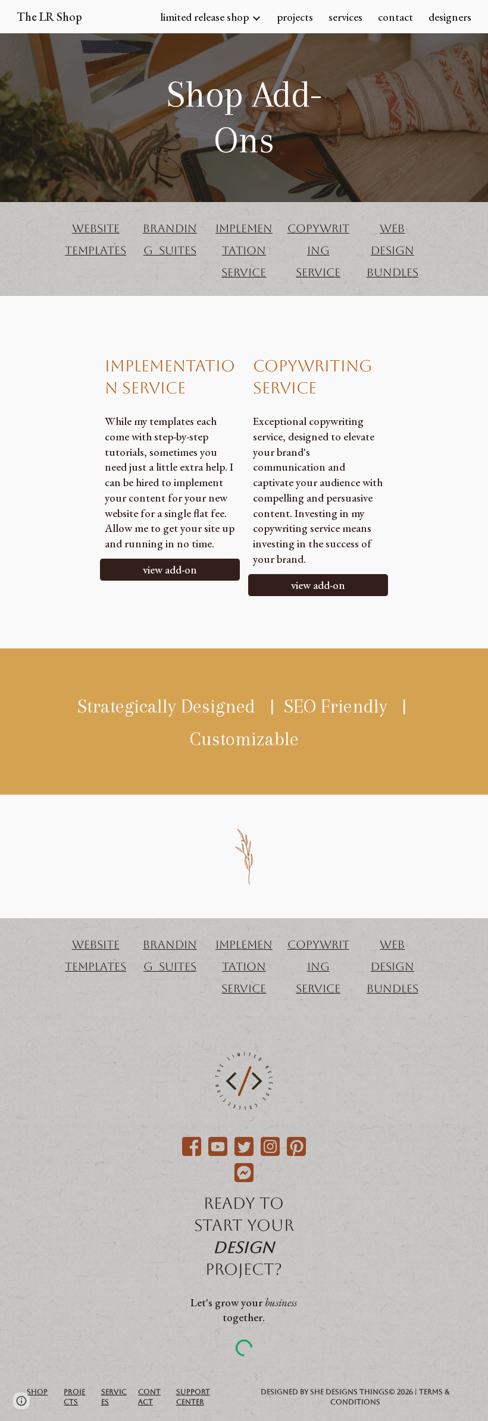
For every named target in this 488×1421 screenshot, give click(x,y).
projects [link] (295, 17)
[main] (244, 117)
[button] (21, 1400)
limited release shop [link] (204, 17)
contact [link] (395, 17)
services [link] (345, 17)
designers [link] (449, 17)
